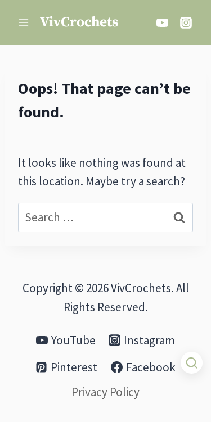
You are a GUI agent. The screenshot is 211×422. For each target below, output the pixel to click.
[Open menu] (24, 22)
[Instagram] (185, 22)
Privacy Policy (105, 392)
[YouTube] (162, 22)
